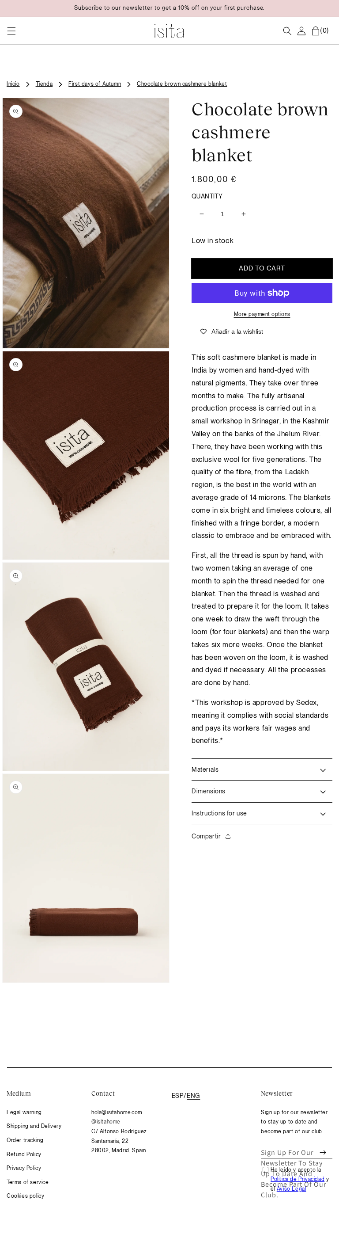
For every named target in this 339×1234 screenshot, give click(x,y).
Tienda (44, 84)
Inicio (13, 84)
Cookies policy (25, 1196)
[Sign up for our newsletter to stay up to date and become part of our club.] (322, 1152)
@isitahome (106, 1122)
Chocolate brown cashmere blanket (182, 84)
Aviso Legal (291, 1189)
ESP (177, 1095)
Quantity (207, 196)
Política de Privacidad (297, 1179)
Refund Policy (24, 1154)
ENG (193, 1095)
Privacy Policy (24, 1168)
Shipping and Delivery (34, 1126)
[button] (11, 31)
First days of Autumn (94, 84)
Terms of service (28, 1182)
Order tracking (25, 1140)
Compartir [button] (206, 836)
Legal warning (24, 1112)
